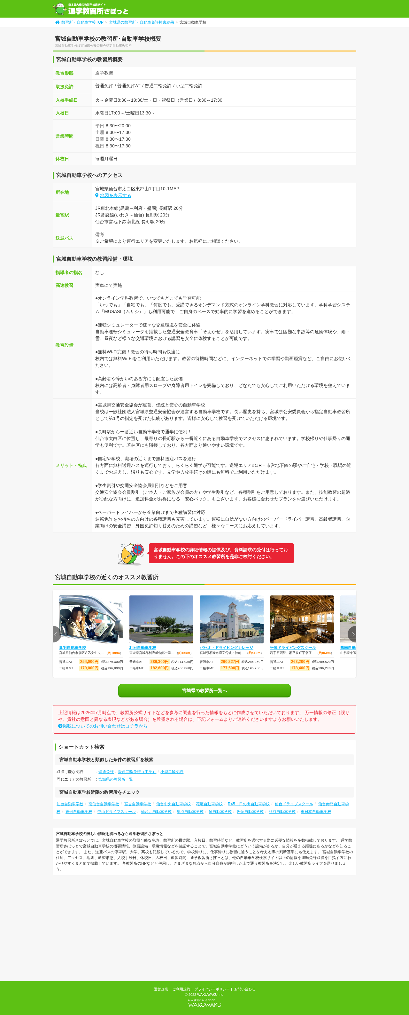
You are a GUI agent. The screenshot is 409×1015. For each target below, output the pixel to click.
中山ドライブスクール (116, 811)
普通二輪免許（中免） (137, 771)
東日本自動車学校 (316, 811)
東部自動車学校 (79, 811)
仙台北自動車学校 (156, 811)
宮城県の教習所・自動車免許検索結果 (141, 22)
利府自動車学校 (142, 647)
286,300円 (159, 661)
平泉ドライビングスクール (293, 647)
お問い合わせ (244, 989)
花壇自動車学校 (209, 804)
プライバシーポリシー (212, 989)
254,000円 (89, 661)
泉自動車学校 (220, 811)
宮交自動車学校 (137, 804)
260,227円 (230, 661)
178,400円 (300, 668)
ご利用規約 (181, 989)
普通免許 (106, 771)
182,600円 (159, 668)
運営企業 (161, 989)
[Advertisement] (106, 929)
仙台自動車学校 (70, 804)
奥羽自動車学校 (72, 647)
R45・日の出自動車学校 (249, 804)
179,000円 (89, 668)
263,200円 (300, 661)
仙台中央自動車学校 (173, 804)
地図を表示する (115, 195)
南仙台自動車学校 (104, 804)
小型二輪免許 (171, 771)
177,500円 (230, 668)
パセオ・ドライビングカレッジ (226, 647)
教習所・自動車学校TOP (82, 22)
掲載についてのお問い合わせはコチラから (105, 725)
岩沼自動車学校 (250, 811)
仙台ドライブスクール (294, 804)
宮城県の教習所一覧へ (204, 690)
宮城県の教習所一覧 (115, 779)
